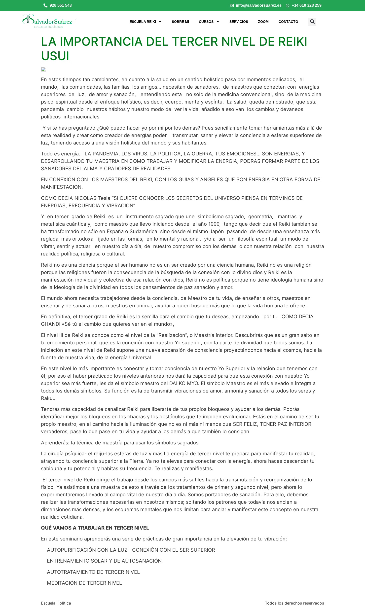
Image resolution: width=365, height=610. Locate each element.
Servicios (238, 22)
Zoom (263, 22)
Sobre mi (180, 22)
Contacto (288, 22)
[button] (312, 22)
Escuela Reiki (143, 22)
